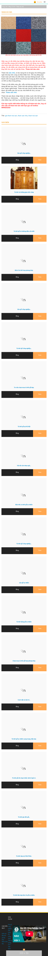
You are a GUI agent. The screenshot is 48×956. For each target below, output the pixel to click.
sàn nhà (12, 73)
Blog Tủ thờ (12, 6)
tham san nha (23, 115)
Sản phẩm (39, 2)
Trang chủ (4, 6)
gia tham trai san (11, 115)
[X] (24, 949)
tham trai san (33, 115)
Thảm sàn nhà (11, 92)
